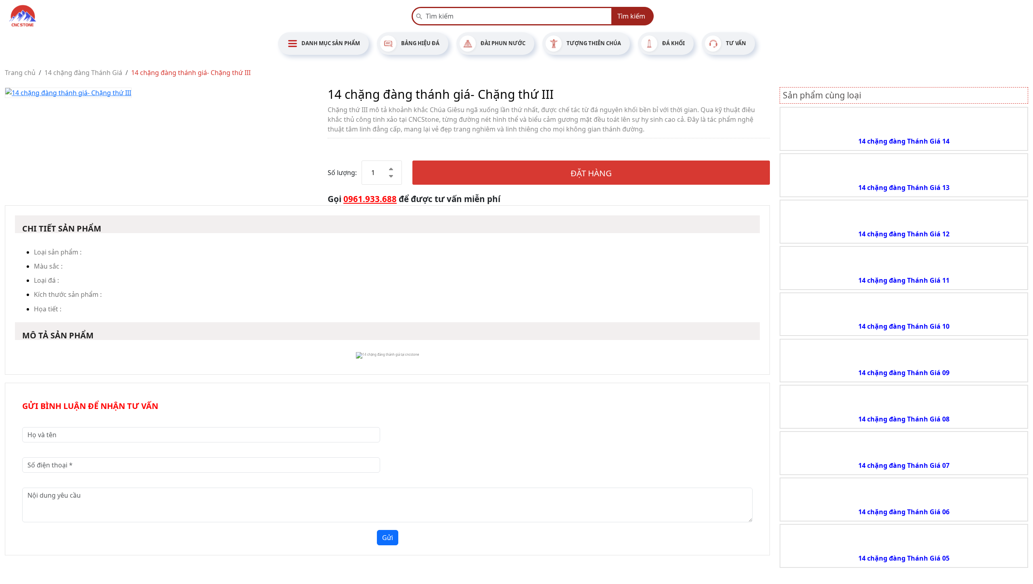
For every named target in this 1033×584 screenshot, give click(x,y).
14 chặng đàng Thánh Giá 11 (903, 280)
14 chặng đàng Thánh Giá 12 (903, 233)
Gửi (387, 537)
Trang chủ (20, 72)
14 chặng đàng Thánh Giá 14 (903, 141)
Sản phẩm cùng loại (822, 95)
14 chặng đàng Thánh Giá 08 (903, 419)
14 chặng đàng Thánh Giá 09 (903, 372)
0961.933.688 (370, 198)
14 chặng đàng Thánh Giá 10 (903, 326)
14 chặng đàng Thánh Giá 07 (903, 465)
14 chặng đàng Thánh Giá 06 (903, 511)
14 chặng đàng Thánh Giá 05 (903, 558)
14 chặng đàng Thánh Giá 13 (903, 187)
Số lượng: (342, 172)
